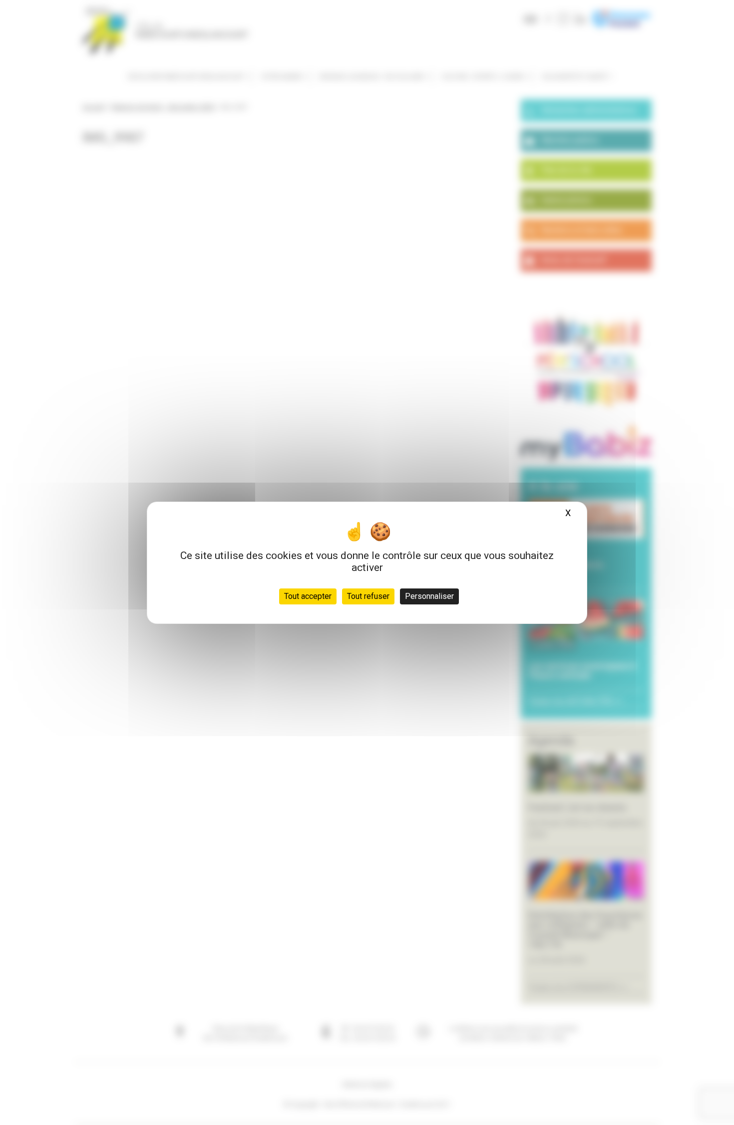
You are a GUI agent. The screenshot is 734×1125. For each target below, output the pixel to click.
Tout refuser (368, 596)
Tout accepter (308, 596)
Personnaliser (429, 596)
